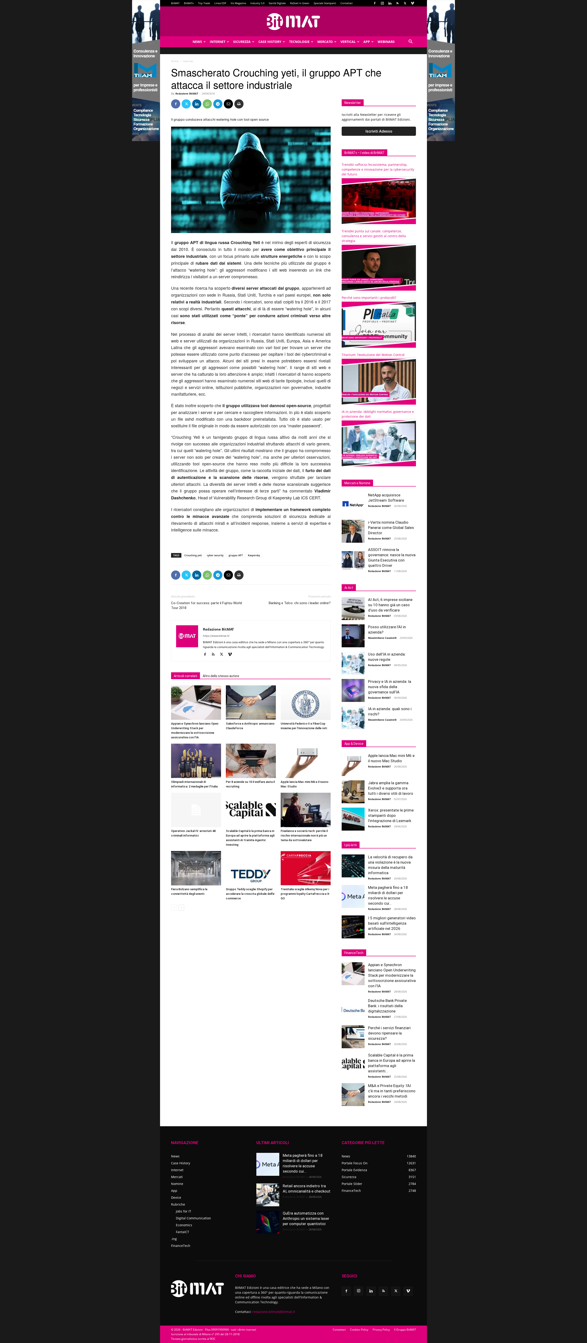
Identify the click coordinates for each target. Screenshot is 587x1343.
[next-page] (181, 907)
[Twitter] (404, 3)
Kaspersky (254, 555)
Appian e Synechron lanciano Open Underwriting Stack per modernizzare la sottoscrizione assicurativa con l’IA (392, 975)
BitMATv (189, 3)
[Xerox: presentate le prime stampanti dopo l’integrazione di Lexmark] (353, 819)
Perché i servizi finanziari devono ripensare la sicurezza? (389, 1033)
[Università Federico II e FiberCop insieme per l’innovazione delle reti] (306, 702)
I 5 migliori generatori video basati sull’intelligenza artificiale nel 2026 (392, 923)
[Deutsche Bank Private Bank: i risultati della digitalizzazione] (353, 1009)
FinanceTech (180, 1245)
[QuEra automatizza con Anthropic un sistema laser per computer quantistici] (267, 1222)
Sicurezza (242, 41)
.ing (174, 1239)
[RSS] (397, 3)
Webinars (386, 41)
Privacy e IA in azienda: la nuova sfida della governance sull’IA (389, 686)
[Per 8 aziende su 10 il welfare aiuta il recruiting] (251, 761)
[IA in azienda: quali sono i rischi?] (353, 717)
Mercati (177, 1177)
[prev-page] (174, 907)
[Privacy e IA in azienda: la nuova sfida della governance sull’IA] (353, 690)
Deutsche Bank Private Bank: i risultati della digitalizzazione (387, 1005)
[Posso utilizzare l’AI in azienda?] (353, 635)
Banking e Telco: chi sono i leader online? (300, 603)
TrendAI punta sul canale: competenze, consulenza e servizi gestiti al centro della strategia (374, 236)
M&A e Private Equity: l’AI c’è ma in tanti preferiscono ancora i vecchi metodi (391, 1090)
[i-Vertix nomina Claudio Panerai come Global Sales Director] (353, 531)
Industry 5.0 (257, 3)
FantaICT (182, 1232)
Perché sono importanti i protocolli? (369, 297)
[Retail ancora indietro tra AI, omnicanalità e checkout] (267, 1194)
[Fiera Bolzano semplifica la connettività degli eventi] (196, 868)
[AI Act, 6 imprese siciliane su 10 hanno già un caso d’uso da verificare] (353, 608)
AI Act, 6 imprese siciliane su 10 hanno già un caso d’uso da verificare (390, 604)
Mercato (325, 41)
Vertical (348, 41)
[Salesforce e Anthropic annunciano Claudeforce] (251, 702)
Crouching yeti (193, 555)
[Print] (239, 103)
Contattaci (347, 3)
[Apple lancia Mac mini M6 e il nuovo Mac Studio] (306, 761)
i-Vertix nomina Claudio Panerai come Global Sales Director (391, 527)
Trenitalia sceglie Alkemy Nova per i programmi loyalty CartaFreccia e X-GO (305, 893)
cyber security (215, 555)
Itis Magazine (238, 3)
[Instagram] (382, 3)
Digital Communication (193, 1218)
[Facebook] (374, 3)
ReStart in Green (299, 3)
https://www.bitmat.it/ (216, 635)
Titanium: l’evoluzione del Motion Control (373, 355)
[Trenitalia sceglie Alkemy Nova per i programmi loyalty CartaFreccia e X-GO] (306, 868)
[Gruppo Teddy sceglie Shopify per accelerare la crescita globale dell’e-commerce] (251, 868)
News (197, 41)
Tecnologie (299, 41)
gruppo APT (236, 555)
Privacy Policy (381, 1330)
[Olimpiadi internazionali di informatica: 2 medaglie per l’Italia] (196, 761)
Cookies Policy (359, 1330)
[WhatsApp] (207, 103)
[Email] (228, 103)
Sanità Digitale (277, 3)
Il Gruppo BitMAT (405, 1330)
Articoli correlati (185, 676)
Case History (269, 41)
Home (175, 61)
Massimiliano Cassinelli (382, 638)
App (366, 41)
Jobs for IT (183, 1211)
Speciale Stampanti (325, 3)
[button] (410, 42)
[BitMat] (293, 21)
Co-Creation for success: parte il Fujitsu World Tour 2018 (206, 605)
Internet (217, 41)
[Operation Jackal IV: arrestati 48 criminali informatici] (196, 810)
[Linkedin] (389, 3)
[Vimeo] (412, 3)
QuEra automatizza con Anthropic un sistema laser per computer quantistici (306, 1218)
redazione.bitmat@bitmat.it (273, 1312)
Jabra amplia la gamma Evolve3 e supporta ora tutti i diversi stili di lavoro (390, 788)
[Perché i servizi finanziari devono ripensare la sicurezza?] (353, 1036)
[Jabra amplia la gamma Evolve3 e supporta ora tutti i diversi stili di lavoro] (353, 791)
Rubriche (178, 1204)
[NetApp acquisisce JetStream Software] (353, 503)
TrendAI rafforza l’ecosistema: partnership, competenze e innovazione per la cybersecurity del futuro (378, 169)
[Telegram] (217, 103)
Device (176, 1197)
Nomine (177, 1184)
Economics (184, 1225)
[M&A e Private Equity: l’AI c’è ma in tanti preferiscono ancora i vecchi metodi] (353, 1094)
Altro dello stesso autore (221, 676)
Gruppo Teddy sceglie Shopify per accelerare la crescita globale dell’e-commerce (250, 893)
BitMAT (175, 3)
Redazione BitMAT (186, 93)
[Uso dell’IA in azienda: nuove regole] (353, 663)
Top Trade (204, 3)
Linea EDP (220, 3)
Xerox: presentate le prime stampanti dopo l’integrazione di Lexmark (391, 815)
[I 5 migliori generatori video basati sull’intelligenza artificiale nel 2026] (353, 926)
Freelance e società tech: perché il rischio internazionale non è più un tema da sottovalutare (304, 835)
